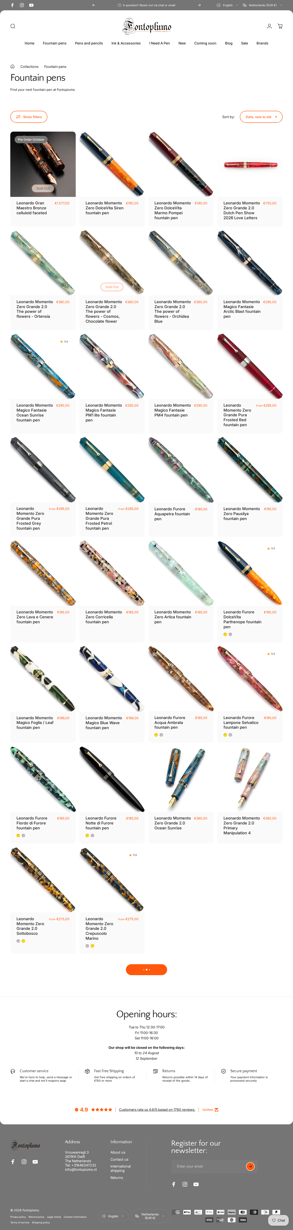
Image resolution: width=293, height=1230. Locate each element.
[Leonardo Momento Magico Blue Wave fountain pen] (112, 679)
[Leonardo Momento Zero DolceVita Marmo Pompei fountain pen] (181, 164)
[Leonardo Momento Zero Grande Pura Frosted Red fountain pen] (250, 366)
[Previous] (93, 5)
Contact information (75, 1216)
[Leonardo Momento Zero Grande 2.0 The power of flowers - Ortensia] (43, 263)
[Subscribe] (250, 1166)
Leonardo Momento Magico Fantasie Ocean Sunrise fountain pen (35, 412)
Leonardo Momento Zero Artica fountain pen (172, 617)
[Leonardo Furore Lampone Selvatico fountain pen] (250, 679)
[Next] (199, 5)
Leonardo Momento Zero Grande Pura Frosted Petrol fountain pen (99, 518)
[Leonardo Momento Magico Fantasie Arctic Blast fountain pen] (250, 263)
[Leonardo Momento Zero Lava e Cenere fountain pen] (43, 573)
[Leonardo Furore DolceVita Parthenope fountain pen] (250, 573)
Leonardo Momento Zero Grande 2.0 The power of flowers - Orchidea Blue (172, 311)
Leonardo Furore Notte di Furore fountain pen (101, 823)
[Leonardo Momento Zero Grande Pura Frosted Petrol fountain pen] (112, 469)
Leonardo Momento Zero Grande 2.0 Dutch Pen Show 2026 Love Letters (242, 210)
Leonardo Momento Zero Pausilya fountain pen (242, 513)
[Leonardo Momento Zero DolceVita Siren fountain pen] (112, 164)
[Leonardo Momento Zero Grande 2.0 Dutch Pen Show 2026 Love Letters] (250, 164)
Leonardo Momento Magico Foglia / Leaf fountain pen (35, 722)
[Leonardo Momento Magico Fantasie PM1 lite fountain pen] (112, 366)
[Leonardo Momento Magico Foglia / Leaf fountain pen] (43, 679)
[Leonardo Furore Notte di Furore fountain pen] (112, 779)
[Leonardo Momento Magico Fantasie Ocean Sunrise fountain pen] (43, 366)
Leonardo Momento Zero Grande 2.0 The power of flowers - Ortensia (35, 309)
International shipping (120, 1168)
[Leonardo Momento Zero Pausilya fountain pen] (250, 470)
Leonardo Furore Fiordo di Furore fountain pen (32, 823)
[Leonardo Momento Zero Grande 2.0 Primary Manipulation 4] (250, 779)
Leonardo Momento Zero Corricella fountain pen (104, 617)
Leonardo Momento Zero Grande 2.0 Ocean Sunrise (172, 823)
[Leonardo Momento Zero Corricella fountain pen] (112, 573)
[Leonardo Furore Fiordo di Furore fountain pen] (43, 779)
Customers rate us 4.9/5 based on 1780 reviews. (157, 1109)
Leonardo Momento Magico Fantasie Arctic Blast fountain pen (242, 309)
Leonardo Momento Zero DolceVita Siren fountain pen (105, 208)
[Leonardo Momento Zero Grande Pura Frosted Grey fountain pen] (43, 469)
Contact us (119, 1159)
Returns (116, 1177)
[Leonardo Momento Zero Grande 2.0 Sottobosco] (43, 880)
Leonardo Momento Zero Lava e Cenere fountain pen (35, 617)
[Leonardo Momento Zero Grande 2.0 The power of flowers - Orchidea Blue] (181, 263)
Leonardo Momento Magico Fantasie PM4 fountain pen (172, 410)
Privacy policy (18, 1216)
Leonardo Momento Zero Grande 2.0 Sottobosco (30, 926)
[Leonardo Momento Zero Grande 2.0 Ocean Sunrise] (181, 779)
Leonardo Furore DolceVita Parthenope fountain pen (242, 619)
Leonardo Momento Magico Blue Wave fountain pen (104, 722)
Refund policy (36, 1216)
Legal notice (54, 1216)
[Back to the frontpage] (12, 66)
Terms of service (19, 1222)
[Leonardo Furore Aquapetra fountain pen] (181, 470)
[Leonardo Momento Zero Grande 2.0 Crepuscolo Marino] (112, 880)
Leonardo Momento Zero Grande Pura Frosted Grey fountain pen (30, 518)
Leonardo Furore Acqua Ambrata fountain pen (169, 722)
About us (117, 1152)
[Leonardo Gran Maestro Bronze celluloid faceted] (43, 164)
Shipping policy (41, 1222)
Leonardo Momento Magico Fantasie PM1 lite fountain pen (104, 412)
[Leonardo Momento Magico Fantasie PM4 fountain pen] (181, 366)
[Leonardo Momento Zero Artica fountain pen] (181, 573)
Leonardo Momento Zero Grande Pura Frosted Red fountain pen (237, 415)
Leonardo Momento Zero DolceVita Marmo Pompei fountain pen (172, 210)
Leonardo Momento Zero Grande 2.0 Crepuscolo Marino (99, 928)
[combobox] (228, 5)
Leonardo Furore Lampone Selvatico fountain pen (241, 722)
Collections (29, 66)
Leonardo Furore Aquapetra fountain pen (172, 513)
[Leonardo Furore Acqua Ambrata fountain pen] (181, 679)
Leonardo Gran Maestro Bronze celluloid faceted (32, 208)
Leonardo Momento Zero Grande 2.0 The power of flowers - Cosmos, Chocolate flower (104, 311)
